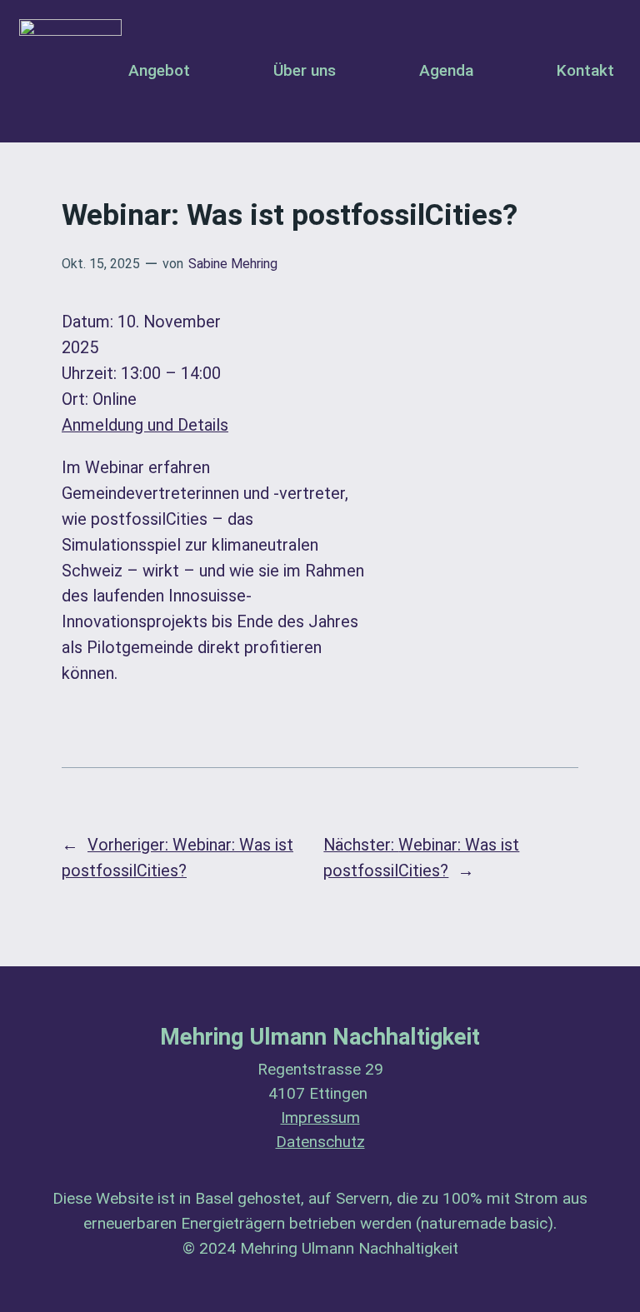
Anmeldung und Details (145, 425)
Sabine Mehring (233, 264)
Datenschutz (320, 1142)
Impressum (320, 1118)
